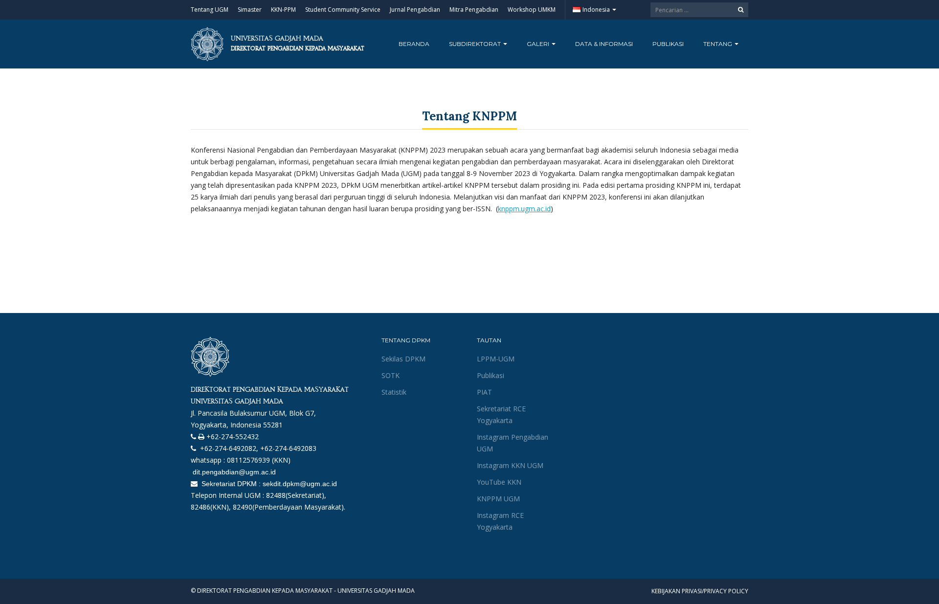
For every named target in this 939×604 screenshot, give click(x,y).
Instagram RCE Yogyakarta (500, 521)
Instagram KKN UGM (510, 465)
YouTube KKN (499, 482)
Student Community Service (342, 9)
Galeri (539, 43)
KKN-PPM (283, 9)
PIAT (484, 392)
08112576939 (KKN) (259, 460)
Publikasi (668, 43)
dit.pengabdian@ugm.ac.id (233, 472)
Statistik (393, 392)
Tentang (718, 43)
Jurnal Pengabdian (415, 9)
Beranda (414, 43)
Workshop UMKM (532, 9)
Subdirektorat (475, 43)
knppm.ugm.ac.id (524, 208)
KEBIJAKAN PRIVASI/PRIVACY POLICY (699, 591)
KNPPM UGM (498, 498)
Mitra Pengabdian (473, 9)
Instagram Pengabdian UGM (512, 442)
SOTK (390, 375)
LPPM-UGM (495, 358)
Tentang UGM (209, 9)
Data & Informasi (604, 43)
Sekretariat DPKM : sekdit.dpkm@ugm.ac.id (268, 484)
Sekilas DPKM (403, 358)
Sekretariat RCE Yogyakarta (501, 414)
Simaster (250, 9)
